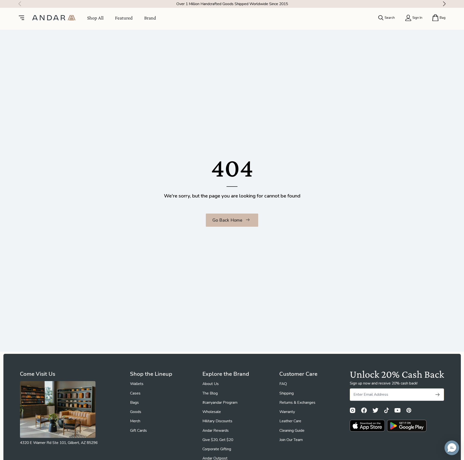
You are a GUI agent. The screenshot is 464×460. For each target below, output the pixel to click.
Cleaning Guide (291, 430)
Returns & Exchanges (297, 402)
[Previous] (18, 4)
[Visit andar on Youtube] (397, 410)
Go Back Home (227, 220)
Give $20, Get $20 (217, 439)
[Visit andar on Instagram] (352, 410)
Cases (135, 393)
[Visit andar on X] (375, 410)
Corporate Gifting (216, 449)
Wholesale (211, 411)
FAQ (283, 383)
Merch (135, 421)
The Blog (210, 393)
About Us (210, 383)
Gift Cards (138, 430)
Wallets (136, 383)
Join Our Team (291, 439)
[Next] (445, 4)
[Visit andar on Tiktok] (386, 410)
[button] (452, 448)
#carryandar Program (219, 402)
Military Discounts (217, 421)
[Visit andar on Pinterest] (408, 410)
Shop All (95, 17)
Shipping (286, 393)
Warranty (287, 411)
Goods (135, 411)
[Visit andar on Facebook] (364, 410)
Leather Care (290, 421)
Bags (134, 402)
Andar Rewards (215, 430)
